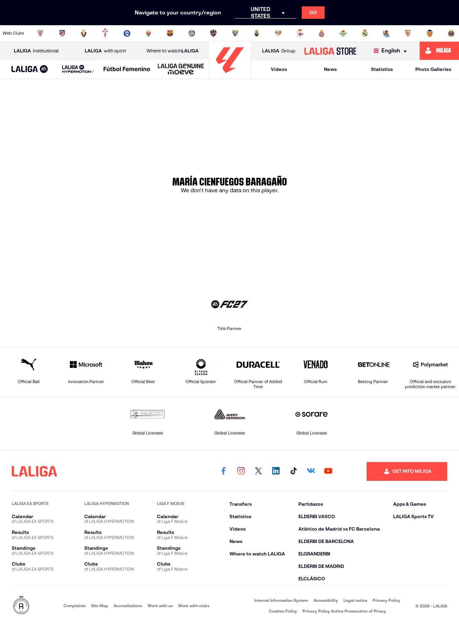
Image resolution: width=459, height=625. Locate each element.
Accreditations (128, 605)
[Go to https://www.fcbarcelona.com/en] (170, 33)
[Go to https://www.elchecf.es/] (148, 33)
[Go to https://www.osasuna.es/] (84, 33)
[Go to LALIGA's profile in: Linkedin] (276, 471)
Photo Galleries (433, 69)
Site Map (99, 605)
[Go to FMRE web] (21, 605)
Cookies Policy (283, 611)
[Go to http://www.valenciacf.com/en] (430, 33)
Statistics (382, 69)
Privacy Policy (386, 600)
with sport (105, 50)
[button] (30, 69)
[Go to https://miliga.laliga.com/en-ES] (439, 51)
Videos (279, 69)
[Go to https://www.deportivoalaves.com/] (127, 33)
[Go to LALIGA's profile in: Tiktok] (293, 471)
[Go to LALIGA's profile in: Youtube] (328, 471)
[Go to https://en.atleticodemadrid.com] (62, 33)
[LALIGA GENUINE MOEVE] (181, 69)
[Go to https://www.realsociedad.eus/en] (386, 33)
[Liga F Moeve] (127, 69)
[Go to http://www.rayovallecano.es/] (278, 33)
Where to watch (173, 50)
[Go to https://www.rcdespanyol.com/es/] (322, 33)
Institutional (36, 50)
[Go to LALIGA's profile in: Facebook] (223, 471)
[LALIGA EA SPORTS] (30, 69)
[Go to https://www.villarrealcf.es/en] (451, 33)
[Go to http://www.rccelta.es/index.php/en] (105, 33)
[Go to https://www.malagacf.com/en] (235, 33)
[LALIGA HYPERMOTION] (78, 69)
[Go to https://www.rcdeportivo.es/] (300, 33)
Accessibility (326, 600)
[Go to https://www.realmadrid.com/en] (365, 33)
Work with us (160, 605)
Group (278, 50)
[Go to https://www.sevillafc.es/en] (408, 33)
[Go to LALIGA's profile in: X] (258, 471)
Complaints (75, 605)
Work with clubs (193, 605)
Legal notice (355, 600)
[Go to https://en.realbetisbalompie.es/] (343, 33)
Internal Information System (281, 600)
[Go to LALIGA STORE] (330, 51)
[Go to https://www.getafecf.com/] (192, 33)
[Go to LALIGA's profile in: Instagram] (241, 471)
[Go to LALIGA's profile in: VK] (311, 471)
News (330, 69)
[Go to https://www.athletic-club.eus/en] (40, 33)
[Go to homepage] (230, 76)
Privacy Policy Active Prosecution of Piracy (344, 611)
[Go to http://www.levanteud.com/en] (213, 33)
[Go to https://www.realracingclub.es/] (257, 33)
